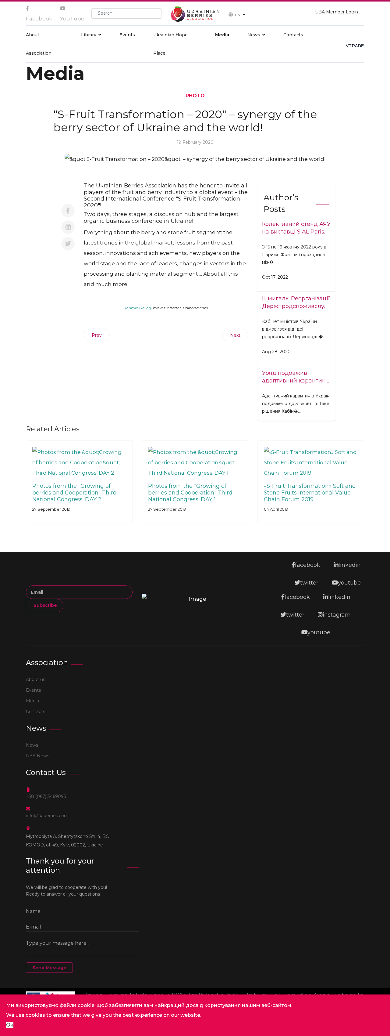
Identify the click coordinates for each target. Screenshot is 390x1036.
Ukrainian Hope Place (170, 44)
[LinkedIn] (68, 227)
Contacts (293, 35)
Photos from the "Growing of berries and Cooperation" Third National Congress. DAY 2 (74, 492)
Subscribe (44, 605)
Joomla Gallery (138, 308)
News (253, 35)
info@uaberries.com (47, 815)
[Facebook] (68, 210)
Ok (9, 1025)
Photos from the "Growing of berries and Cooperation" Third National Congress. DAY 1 (190, 492)
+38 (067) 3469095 (46, 796)
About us (35, 679)
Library (88, 35)
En (237, 14)
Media (222, 35)
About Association (38, 44)
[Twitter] (68, 243)
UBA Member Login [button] (336, 12)
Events (127, 35)
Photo (195, 96)
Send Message (49, 967)
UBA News (37, 756)
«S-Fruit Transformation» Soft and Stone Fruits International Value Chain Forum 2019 (310, 492)
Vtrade (355, 45)
